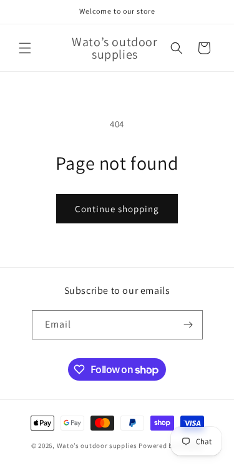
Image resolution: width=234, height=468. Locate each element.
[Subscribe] (188, 324)
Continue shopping (117, 209)
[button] (25, 48)
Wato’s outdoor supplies (97, 445)
